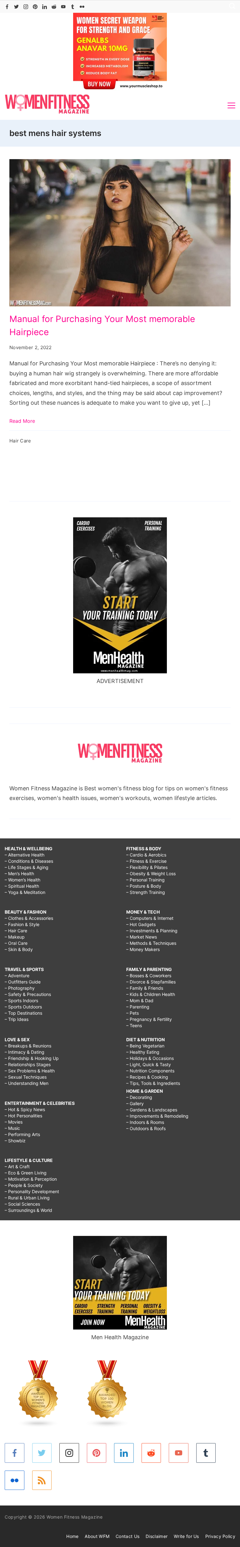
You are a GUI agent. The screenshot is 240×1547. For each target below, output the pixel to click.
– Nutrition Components (150, 1070)
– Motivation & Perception (31, 1179)
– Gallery (135, 1103)
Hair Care (20, 441)
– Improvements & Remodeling (157, 1116)
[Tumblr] (72, 6)
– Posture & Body (143, 886)
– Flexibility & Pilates (147, 867)
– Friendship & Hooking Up (32, 1058)
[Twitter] (16, 6)
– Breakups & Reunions (28, 1045)
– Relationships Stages (28, 1064)
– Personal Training (145, 879)
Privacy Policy (220, 1536)
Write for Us (186, 1536)
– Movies (13, 1122)
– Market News (141, 936)
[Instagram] (25, 6)
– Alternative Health (24, 854)
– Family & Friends (144, 988)
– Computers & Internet (149, 918)
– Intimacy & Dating (24, 1052)
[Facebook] (7, 6)
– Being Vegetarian (145, 1045)
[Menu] (231, 105)
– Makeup (15, 936)
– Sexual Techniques (26, 1077)
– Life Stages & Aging (26, 867)
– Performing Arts (22, 1134)
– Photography (20, 988)
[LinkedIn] (44, 6)
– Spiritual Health (22, 886)
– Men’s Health (19, 873)
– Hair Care (16, 930)
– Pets (132, 1013)
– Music (12, 1128)
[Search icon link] (230, 7)
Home (72, 1536)
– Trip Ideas (16, 1019)
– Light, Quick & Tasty (148, 1064)
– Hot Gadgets (141, 924)
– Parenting (137, 1006)
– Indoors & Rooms (145, 1122)
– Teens (134, 1025)
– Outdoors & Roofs (146, 1128)
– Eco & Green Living (26, 1172)
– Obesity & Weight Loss (151, 873)
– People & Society (24, 1185)
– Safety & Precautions (28, 994)
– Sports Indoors (21, 1000)
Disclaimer (157, 1536)
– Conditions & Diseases (29, 861)
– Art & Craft (17, 1166)
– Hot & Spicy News (25, 1109)
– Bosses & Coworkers (148, 975)
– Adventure (17, 975)
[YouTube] (63, 6)
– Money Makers (143, 949)
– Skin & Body (19, 949)
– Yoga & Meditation (25, 892)
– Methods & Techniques (151, 943)
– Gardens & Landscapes (151, 1109)
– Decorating (139, 1097)
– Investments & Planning (152, 930)
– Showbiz (15, 1140)
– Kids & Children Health (150, 994)
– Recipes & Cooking (147, 1077)
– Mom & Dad (139, 1000)
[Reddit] (54, 6)
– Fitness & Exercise (146, 861)
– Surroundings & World (28, 1210)
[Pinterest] (35, 6)
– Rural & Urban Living (27, 1197)
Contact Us (127, 1536)
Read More (22, 421)
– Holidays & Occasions (150, 1058)
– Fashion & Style (22, 924)
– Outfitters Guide (23, 981)
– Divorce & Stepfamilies (151, 981)
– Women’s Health (22, 879)
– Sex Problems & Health (30, 1070)
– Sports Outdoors (23, 1006)
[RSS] (42, 1480)
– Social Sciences (22, 1204)
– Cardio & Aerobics (146, 854)
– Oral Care (16, 943)
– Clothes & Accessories (29, 918)
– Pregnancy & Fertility (149, 1019)
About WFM (97, 1536)
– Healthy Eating (142, 1052)
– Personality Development (32, 1191)
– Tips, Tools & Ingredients (153, 1083)
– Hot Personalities (23, 1115)
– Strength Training (145, 892)
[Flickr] (82, 6)
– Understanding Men (26, 1083)
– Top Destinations (23, 1013)
